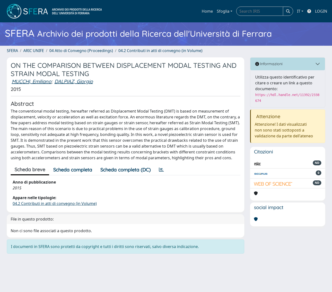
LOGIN (321, 11)
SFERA (12, 50)
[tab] (161, 170)
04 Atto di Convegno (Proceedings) (81, 50)
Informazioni (270, 63)
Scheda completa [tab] (72, 170)
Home (207, 11)
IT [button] (298, 11)
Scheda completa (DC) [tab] (125, 170)
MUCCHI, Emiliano (31, 81)
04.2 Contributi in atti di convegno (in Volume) (160, 50)
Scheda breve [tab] (30, 169)
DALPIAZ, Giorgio (73, 81)
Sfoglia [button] (223, 11)
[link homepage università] (54, 11)
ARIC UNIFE (33, 50)
